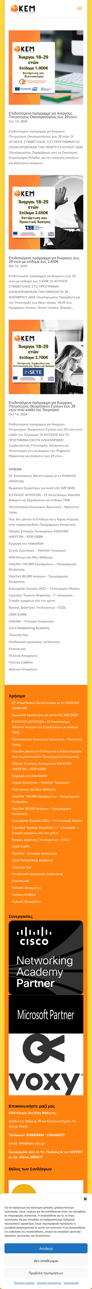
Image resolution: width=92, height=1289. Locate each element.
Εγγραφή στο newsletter (26, 543)
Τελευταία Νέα (18, 635)
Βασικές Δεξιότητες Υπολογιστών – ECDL (37, 607)
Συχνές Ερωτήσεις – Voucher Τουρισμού (37, 550)
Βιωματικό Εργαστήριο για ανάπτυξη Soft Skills (42, 488)
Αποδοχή (46, 1248)
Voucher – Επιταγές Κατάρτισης (31, 621)
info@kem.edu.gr (32, 1143)
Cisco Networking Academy (29, 628)
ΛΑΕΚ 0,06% (18, 614)
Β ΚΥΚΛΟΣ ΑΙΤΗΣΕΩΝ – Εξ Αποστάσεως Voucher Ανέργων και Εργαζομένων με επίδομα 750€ (45, 726)
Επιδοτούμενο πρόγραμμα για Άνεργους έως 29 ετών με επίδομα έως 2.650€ (44, 259)
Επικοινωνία (71, 1283)
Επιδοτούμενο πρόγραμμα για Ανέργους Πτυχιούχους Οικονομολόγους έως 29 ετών (43, 115)
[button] (85, 1199)
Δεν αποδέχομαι (46, 1260)
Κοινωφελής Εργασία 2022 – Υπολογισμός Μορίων (44, 588)
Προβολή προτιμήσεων (46, 1273)
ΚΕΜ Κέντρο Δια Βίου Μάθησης (31, 557)
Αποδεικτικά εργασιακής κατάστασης (34, 642)
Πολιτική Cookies (24, 1283)
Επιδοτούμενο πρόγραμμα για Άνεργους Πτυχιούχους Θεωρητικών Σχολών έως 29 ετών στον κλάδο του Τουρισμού (42, 406)
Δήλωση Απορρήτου (49, 1283)
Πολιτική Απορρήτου (23, 655)
